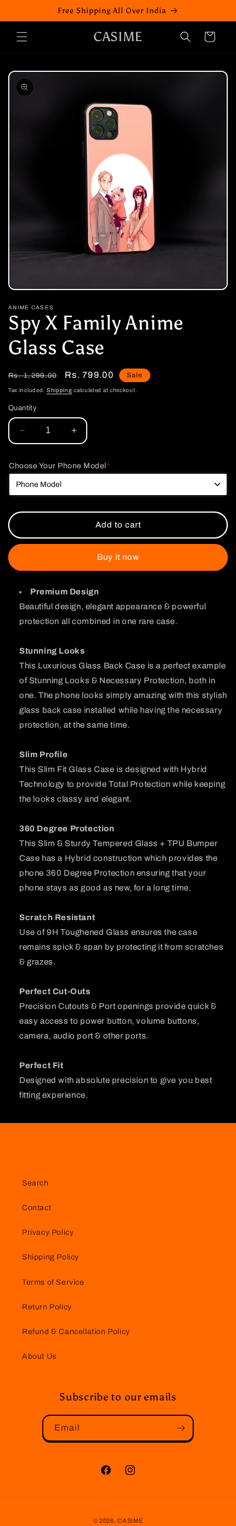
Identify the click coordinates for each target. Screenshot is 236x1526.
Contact (36, 1208)
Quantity (22, 408)
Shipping (59, 390)
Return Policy (47, 1307)
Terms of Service (53, 1282)
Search (35, 1183)
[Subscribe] (180, 1428)
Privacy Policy (48, 1232)
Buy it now (118, 557)
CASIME (130, 1520)
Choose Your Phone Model (59, 466)
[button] (22, 37)
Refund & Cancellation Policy (76, 1332)
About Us (39, 1356)
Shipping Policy (50, 1257)
